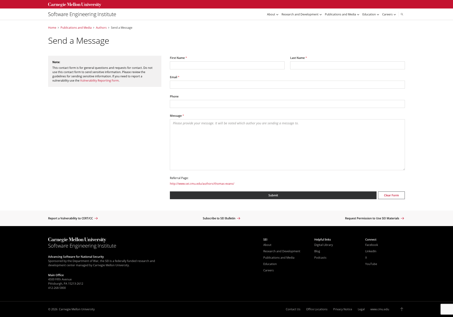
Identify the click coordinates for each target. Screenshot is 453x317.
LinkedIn (370, 251)
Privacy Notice (342, 309)
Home (52, 28)
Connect (370, 239)
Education (270, 264)
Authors (101, 28)
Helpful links (322, 239)
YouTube (371, 264)
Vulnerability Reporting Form (99, 80)
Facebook (371, 245)
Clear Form (391, 195)
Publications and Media (76, 28)
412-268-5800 (57, 288)
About (267, 245)
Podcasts (320, 258)
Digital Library (323, 245)
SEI (265, 239)
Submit (273, 195)
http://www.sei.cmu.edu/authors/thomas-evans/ (202, 184)
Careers (268, 270)
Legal (361, 309)
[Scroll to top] (402, 309)
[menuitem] (83, 14)
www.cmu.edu (379, 309)
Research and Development (281, 251)
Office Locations (317, 309)
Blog (317, 251)
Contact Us (293, 309)
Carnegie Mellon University (77, 309)
